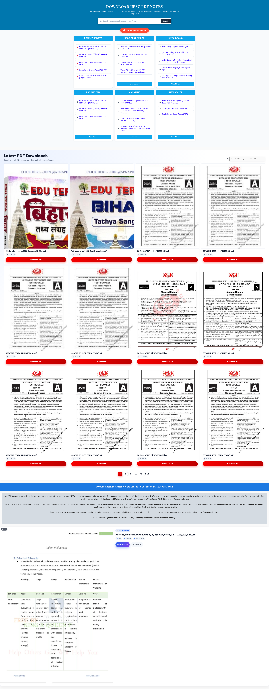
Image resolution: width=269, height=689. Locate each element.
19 (141, 474)
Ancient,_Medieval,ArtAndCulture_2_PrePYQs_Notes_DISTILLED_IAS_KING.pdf (155, 534)
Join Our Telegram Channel (135, 30)
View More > (134, 84)
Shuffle (138, 544)
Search (165, 21)
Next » (147, 474)
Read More (121, 544)
